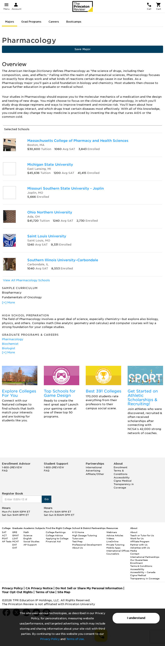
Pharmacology (12, 339)
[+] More (8, 302)
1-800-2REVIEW (12, 467)
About (133, 532)
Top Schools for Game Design (59, 393)
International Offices (117, 550)
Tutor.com (78, 538)
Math (26, 532)
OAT (14, 547)
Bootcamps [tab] (73, 21)
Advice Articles (114, 535)
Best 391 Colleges (103, 391)
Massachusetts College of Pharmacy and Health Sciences (77, 141)
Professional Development (87, 544)
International (94, 467)
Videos (110, 538)
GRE (14, 532)
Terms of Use (75, 639)
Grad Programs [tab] (31, 21)
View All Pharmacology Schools (26, 280)
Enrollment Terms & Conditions (120, 471)
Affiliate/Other (95, 474)
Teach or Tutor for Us (142, 535)
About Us (77, 547)
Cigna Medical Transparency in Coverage (124, 484)
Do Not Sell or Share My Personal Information (88, 588)
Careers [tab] (54, 21)
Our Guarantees (139, 560)
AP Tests (6, 541)
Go (46, 499)
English (27, 538)
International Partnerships (144, 557)
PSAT (5, 538)
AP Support (30, 544)
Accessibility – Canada (142, 572)
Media (133, 550)
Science (27, 535)
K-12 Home (78, 532)
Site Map (63, 592)
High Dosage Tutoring (84, 535)
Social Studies (31, 541)
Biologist (8, 348)
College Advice (54, 535)
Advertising (93, 470)
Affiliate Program (139, 541)
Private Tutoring (115, 544)
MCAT (15, 541)
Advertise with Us (140, 547)
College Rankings (56, 532)
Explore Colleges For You (19, 393)
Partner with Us (138, 544)
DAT (14, 544)
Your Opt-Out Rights (17, 592)
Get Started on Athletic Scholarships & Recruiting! (143, 397)
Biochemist (10, 343)
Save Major (82, 49)
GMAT (15, 535)
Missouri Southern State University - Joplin (65, 188)
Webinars (111, 532)
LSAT (15, 538)
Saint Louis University (46, 236)
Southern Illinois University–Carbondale (62, 260)
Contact (134, 553)
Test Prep (77, 541)
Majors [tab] (9, 21)
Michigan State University (50, 164)
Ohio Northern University (49, 212)
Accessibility (122, 477)
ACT (4, 535)
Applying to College (57, 538)
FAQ (5, 470)
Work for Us (137, 538)
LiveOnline (112, 541)
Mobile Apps (113, 547)
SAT (4, 532)
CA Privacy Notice (39, 588)
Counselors (112, 553)
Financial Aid (53, 541)
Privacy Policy (50, 639)
